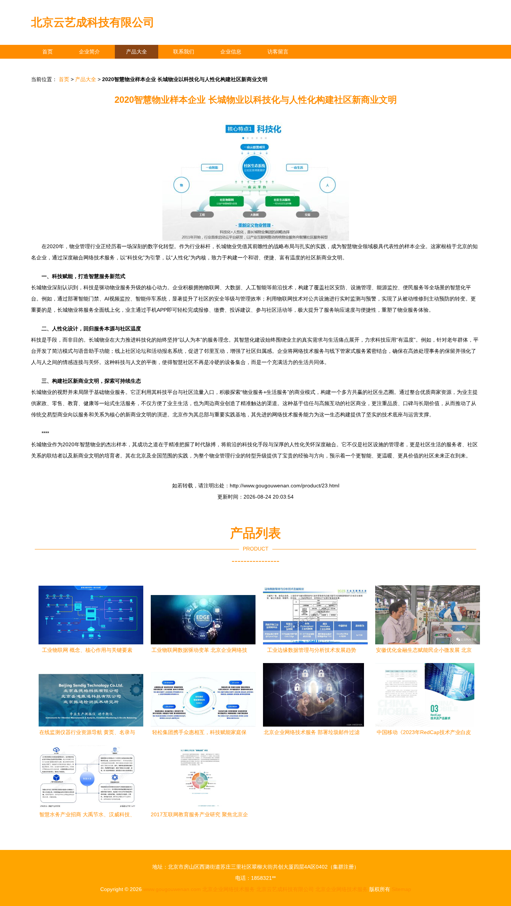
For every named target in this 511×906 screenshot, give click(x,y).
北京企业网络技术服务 (228, 889)
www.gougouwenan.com (172, 889)
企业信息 (230, 52)
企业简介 (89, 52)
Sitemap (401, 889)
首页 (47, 52)
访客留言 (277, 52)
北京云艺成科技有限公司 (92, 22)
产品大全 (136, 52)
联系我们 (183, 52)
